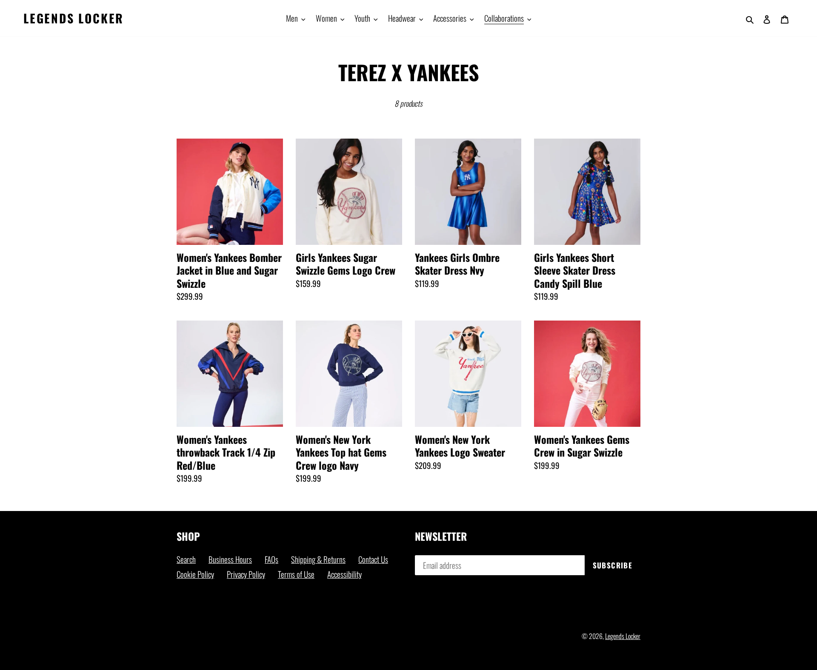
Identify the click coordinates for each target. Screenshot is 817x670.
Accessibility (344, 574)
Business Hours (230, 559)
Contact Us (373, 559)
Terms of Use (296, 574)
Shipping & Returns (318, 559)
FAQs (271, 559)
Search (186, 559)
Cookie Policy (195, 574)
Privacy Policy (246, 574)
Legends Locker (73, 18)
